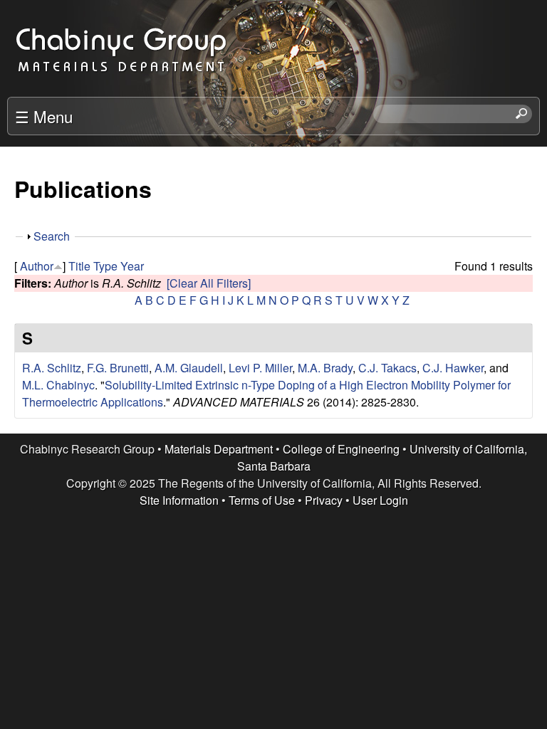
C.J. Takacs (387, 368)
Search (51, 236)
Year (132, 266)
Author (36, 266)
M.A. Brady (325, 368)
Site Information (179, 500)
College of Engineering (341, 449)
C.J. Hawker (453, 368)
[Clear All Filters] (209, 283)
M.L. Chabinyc (58, 385)
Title (79, 266)
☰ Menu (44, 116)
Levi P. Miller (260, 368)
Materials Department (219, 449)
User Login (380, 500)
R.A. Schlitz (51, 368)
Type (105, 266)
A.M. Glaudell (189, 368)
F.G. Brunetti (118, 368)
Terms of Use (262, 500)
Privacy (324, 500)
